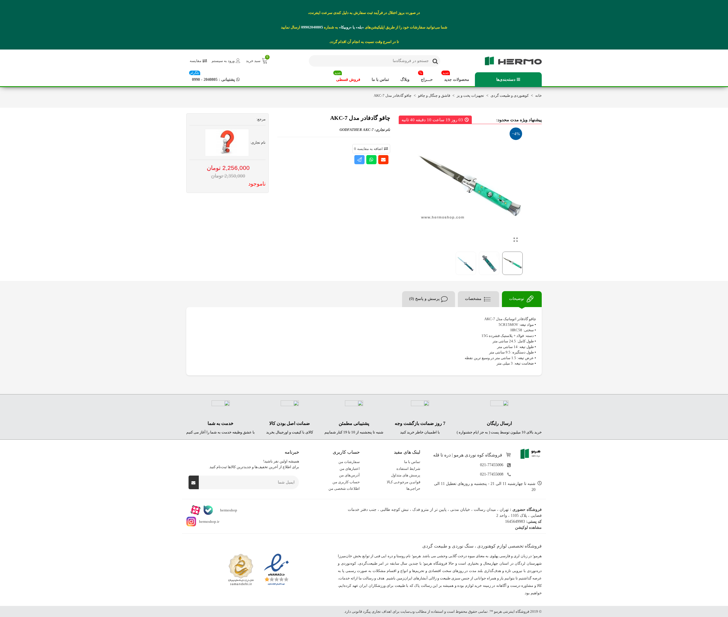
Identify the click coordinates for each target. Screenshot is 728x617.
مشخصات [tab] (474, 299)
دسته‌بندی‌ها (505, 79)
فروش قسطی (347, 77)
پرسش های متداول (405, 475)
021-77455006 (491, 465)
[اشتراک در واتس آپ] (371, 159)
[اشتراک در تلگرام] (359, 159)
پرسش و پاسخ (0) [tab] (424, 299)
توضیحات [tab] (517, 299)
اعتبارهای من (350, 468)
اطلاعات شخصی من (344, 488)
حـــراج (426, 77)
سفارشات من (349, 462)
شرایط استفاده (408, 468)
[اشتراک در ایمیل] (383, 159)
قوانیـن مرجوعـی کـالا (403, 482)
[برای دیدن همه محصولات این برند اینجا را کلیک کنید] (227, 142)
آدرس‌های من (349, 475)
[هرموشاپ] (510, 61)
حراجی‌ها (413, 488)
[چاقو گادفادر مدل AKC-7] (515, 240)
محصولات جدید (455, 77)
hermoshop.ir (209, 521)
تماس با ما (380, 79)
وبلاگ (405, 79)
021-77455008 (491, 474)
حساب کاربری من (346, 482)
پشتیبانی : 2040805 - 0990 (212, 77)
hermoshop (228, 510)
